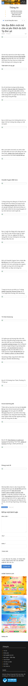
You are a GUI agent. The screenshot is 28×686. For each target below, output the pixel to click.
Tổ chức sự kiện (7, 662)
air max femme (11, 348)
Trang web (5, 551)
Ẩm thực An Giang (16, 16)
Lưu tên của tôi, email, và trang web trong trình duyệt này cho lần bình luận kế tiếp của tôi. (13, 560)
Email (4, 543)
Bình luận (5, 516)
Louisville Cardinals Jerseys (9, 344)
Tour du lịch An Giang (16, 12)
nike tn (15, 235)
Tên (3, 536)
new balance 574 (9, 496)
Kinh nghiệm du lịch (8, 655)
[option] (15, 20)
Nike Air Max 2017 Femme (15, 89)
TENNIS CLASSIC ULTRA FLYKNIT (14, 353)
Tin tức (5, 650)
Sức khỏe (5, 664)
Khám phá (11, 507)
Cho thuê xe (6, 666)
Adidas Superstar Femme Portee (11, 291)
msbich (3, 33)
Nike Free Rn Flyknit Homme (10, 56)
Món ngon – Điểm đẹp (9, 657)
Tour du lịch (6, 659)
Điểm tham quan (16, 14)
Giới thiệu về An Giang (16, 11)
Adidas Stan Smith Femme (15, 153)
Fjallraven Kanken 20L (10, 205)
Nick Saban (5, 411)
